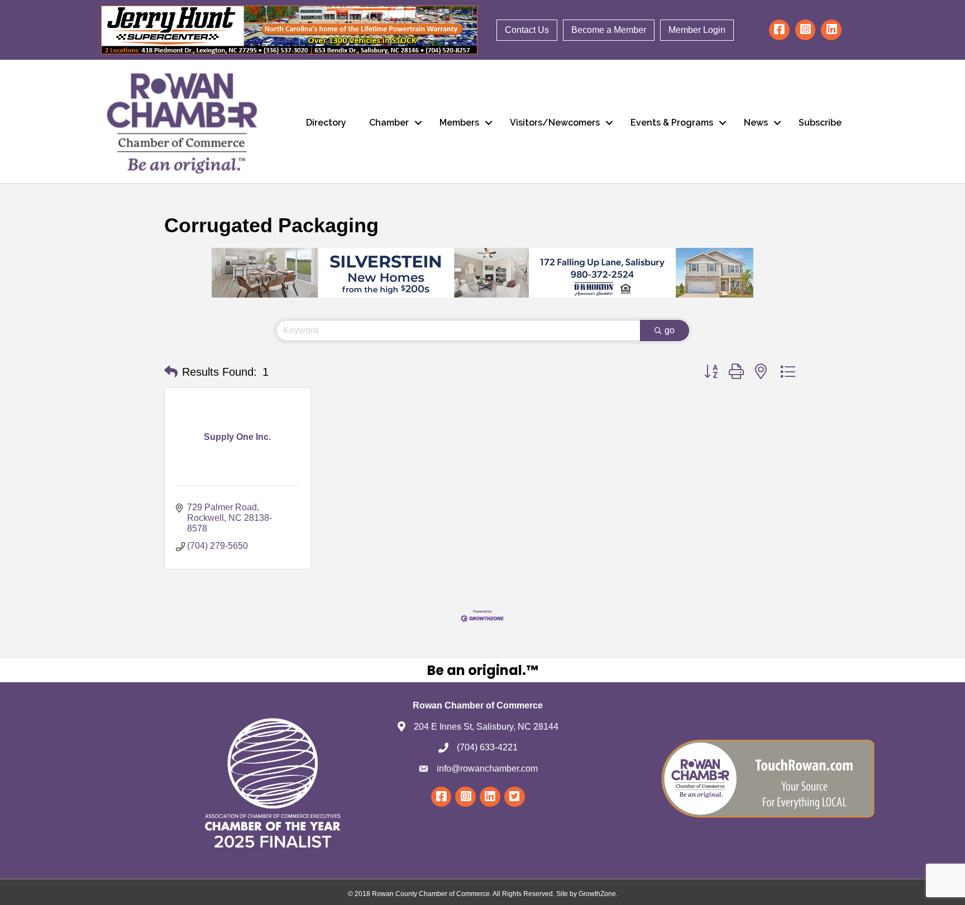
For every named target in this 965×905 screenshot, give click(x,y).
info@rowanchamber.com (487, 768)
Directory (326, 122)
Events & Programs (671, 122)
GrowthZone (597, 894)
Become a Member (608, 30)
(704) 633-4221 (487, 747)
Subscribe (820, 122)
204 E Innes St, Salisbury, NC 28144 (486, 726)
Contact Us (527, 30)
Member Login (696, 30)
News (756, 122)
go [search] (670, 330)
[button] (171, 372)
